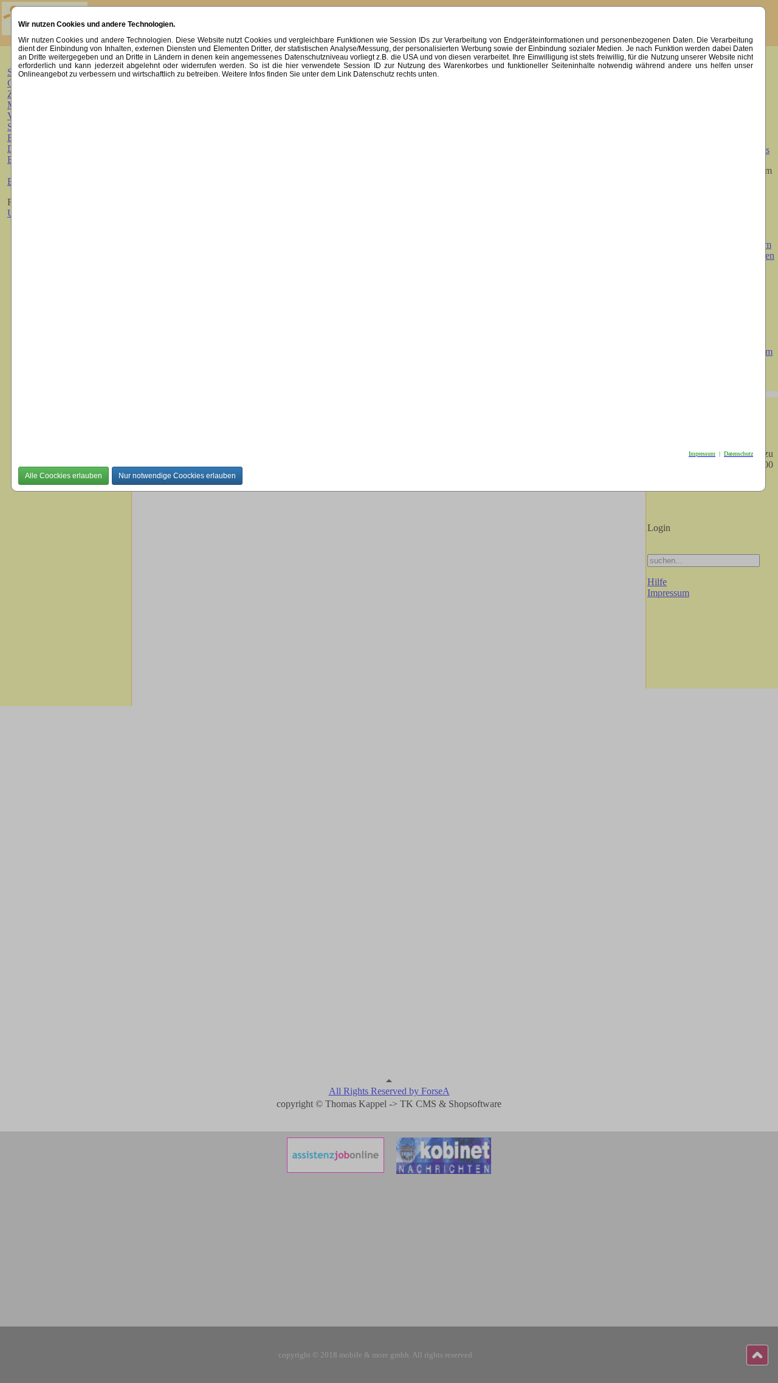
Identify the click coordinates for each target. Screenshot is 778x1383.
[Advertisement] (383, 260)
